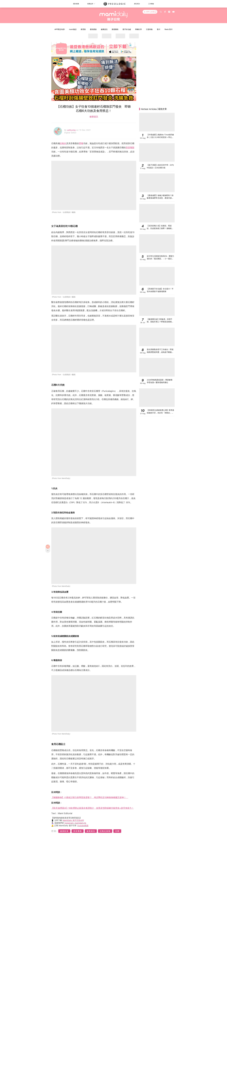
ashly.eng (71, 130)
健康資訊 (104, 29)
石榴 (117, 831)
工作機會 (151, 4)
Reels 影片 (169, 29)
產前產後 (93, 29)
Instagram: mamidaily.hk (75, 823)
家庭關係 (115, 29)
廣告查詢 (137, 4)
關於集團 (76, 4)
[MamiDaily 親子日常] (114, 16)
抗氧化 (63, 143)
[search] (161, 12)
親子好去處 (127, 29)
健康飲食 (64, 831)
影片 (158, 29)
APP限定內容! (60, 29)
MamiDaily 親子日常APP (73, 820)
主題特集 (149, 29)
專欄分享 (138, 29)
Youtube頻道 (82, 825)
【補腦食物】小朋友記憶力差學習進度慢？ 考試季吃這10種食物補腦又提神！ (89, 797)
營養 (81, 143)
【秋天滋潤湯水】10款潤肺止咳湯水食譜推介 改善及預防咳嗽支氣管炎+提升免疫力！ (92, 808)
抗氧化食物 (105, 831)
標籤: (54, 831)
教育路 (83, 29)
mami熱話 (72, 29)
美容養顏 (130, 147)
